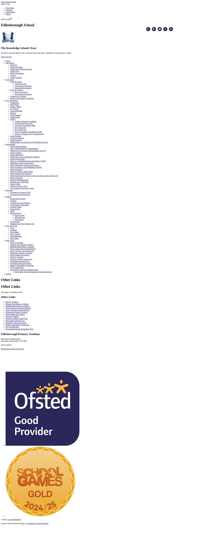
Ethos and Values (16, 67)
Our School (10, 63)
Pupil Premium (15, 115)
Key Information (12, 101)
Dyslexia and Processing (24, 124)
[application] (100, 360)
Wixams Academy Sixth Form (21, 259)
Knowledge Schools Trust (19, 261)
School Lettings (16, 78)
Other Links (10, 241)
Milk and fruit (20, 218)
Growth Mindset (16, 111)
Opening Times (15, 207)
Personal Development (23, 88)
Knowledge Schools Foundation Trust (24, 270)
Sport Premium (15, 136)
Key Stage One (20, 128)
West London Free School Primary (23, 249)
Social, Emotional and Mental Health (28, 132)
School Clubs (15, 209)
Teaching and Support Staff (20, 192)
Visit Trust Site (6, 57)
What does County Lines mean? (22, 163)
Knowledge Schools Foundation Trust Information (33, 272)
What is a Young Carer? (19, 186)
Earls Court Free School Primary (22, 251)
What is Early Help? (17, 159)
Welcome (13, 65)
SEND (12, 119)
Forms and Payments (17, 199)
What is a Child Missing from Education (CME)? (28, 161)
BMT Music (14, 105)
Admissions (14, 103)
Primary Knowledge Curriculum (22, 98)
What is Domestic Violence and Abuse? (24, 165)
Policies (13, 113)
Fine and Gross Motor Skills (25, 126)
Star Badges (19, 220)
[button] (11, 18)
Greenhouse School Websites (37, 523)
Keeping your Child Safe (19, 182)
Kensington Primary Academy (21, 253)
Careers (13, 75)
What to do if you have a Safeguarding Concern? (28, 151)
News (12, 228)
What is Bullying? (16, 155)
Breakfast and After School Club (22, 224)
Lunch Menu (10, 12)
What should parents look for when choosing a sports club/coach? (34, 176)
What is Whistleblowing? (19, 180)
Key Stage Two (20, 130)
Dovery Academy (16, 243)
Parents (8, 197)
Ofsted (8, 14)
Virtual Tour (14, 71)
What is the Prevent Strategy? (21, 174)
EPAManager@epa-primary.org (12, 349)
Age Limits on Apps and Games (22, 188)
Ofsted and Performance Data (21, 69)
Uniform (13, 201)
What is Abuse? (16, 153)
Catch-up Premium (17, 138)
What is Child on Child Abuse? (21, 172)
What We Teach (16, 82)
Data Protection (16, 140)
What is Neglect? (16, 169)
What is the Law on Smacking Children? (25, 157)
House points (19, 215)
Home (8, 61)
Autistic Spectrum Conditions (25, 121)
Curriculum (10, 80)
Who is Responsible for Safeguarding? (24, 149)
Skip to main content (8, 2)
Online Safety (15, 184)
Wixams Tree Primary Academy (21, 245)
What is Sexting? (16, 178)
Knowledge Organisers (23, 94)
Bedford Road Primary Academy (22, 247)
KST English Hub (16, 268)
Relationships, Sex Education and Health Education (29, 142)
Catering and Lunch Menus (20, 203)
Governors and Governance (20, 195)
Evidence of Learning (18, 96)
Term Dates (10, 8)
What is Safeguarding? (18, 147)
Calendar (9, 10)
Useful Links (15, 222)
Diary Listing (15, 234)
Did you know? (16, 213)
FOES (12, 211)
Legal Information (14, 520)
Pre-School (14, 109)
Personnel (9, 190)
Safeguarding (15, 117)
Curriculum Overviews (23, 86)
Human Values (15, 107)
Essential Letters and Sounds (20, 264)
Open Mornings (16, 236)
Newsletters (14, 232)
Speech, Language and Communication (29, 134)
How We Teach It (16, 90)
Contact (8, 274)
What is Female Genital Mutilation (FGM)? (26, 167)
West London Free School (19, 255)
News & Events (11, 226)
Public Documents (17, 73)
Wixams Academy (16, 257)
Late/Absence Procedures (19, 205)
